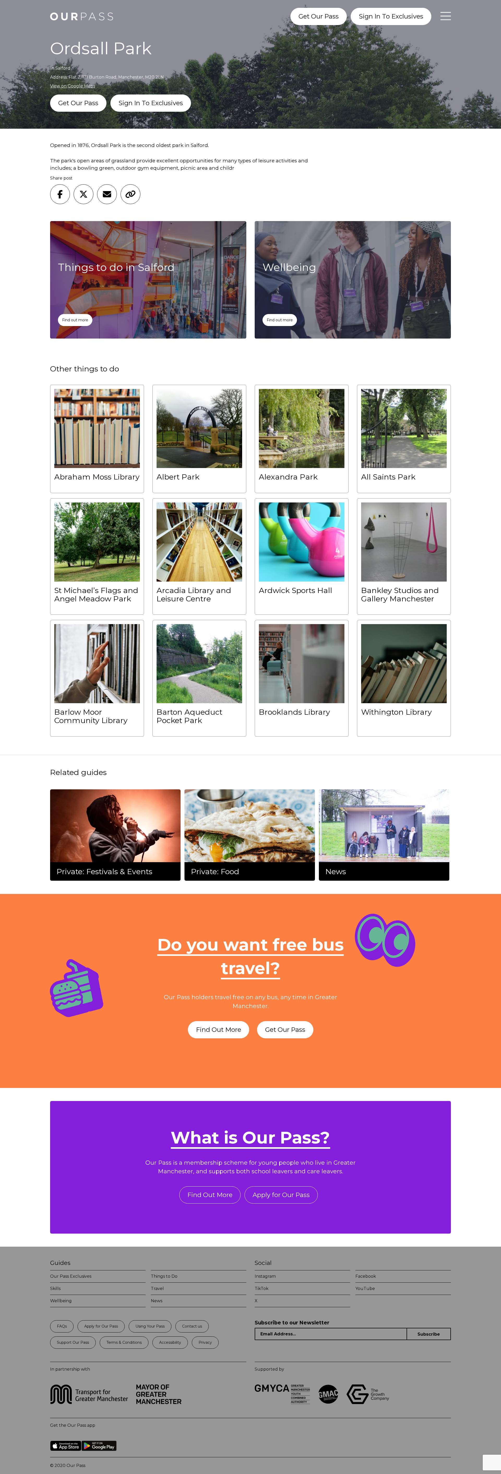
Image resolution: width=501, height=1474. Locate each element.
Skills (55, 1288)
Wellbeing (61, 1300)
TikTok (262, 1288)
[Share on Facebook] (60, 194)
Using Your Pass (150, 1326)
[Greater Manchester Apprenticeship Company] (328, 1402)
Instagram (265, 1276)
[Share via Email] (107, 194)
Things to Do (164, 1276)
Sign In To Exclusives (391, 16)
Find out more (75, 320)
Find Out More (218, 1029)
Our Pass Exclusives (70, 1276)
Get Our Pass (319, 16)
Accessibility (170, 1342)
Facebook (365, 1276)
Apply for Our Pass (281, 1195)
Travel (157, 1288)
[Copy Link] (130, 194)
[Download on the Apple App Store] (65, 1454)
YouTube (365, 1288)
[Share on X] (83, 194)
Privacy (205, 1342)
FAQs (62, 1326)
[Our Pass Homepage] (81, 16)
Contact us (192, 1326)
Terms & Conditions (124, 1342)
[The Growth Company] (369, 1402)
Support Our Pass (73, 1342)
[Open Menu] (443, 16)
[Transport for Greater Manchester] (89, 1402)
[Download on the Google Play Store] (99, 1454)
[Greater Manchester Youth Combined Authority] (282, 1402)
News (156, 1300)
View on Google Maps (72, 86)
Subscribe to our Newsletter (292, 1322)
